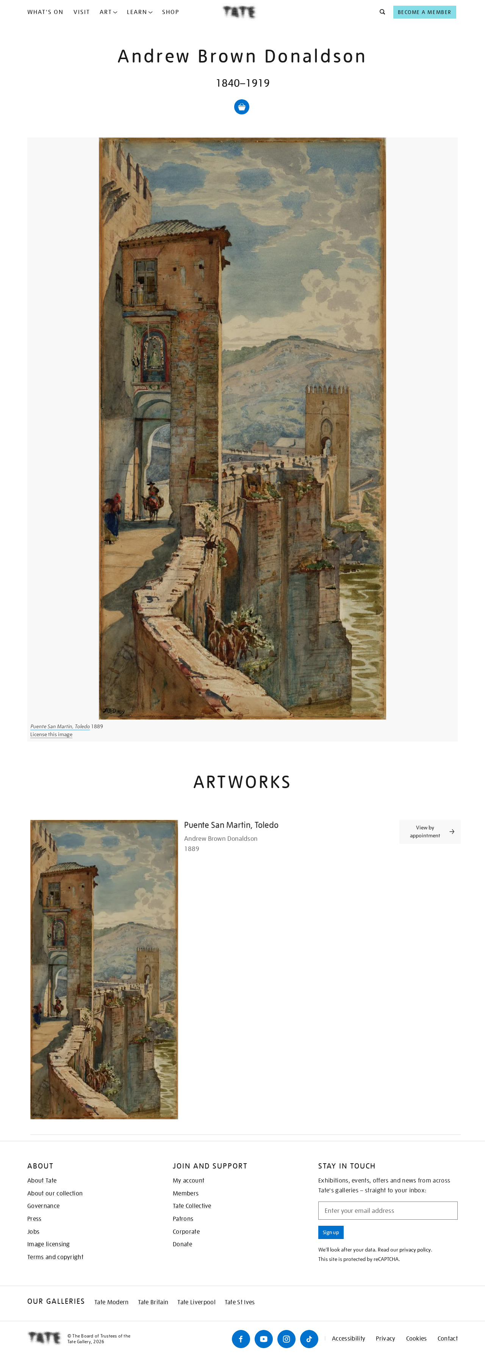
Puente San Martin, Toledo (60, 726)
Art (106, 12)
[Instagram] (286, 1339)
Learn (137, 12)
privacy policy (415, 1249)
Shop (170, 12)
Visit (82, 12)
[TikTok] (309, 1339)
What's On (45, 12)
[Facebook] (241, 1339)
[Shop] (241, 106)
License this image (51, 734)
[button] (380, 12)
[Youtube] (264, 1339)
